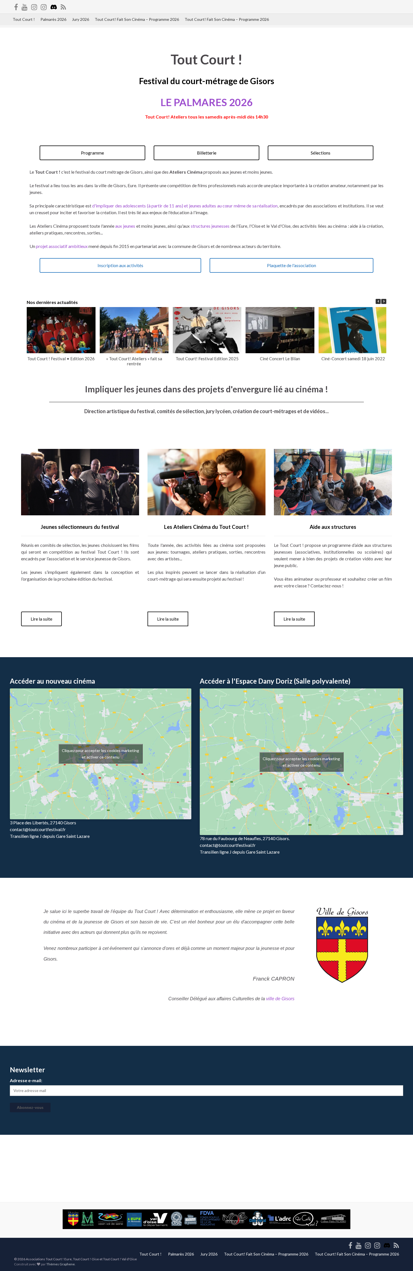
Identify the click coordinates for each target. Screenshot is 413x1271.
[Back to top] (400, 1258)
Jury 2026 (80, 19)
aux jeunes (125, 226)
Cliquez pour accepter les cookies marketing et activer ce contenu (100, 753)
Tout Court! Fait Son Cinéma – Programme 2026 (137, 19)
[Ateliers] (34, 6)
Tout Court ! (24, 19)
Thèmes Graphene (60, 1264)
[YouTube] (25, 6)
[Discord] (53, 6)
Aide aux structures (333, 527)
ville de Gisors (280, 998)
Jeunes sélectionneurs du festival (80, 527)
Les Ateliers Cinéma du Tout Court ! (206, 527)
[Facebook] (16, 6)
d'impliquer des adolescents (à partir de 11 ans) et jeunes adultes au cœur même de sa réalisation (185, 205)
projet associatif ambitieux (62, 246)
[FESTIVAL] (44, 6)
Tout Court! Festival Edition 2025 (207, 358)
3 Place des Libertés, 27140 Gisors (43, 822)
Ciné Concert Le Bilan (280, 358)
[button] (383, 301)
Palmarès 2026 (53, 19)
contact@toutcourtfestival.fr (38, 829)
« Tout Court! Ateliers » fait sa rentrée (134, 361)
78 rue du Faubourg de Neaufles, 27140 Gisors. (245, 838)
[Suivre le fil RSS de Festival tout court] (63, 6)
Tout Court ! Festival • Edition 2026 (61, 358)
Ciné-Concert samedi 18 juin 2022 (353, 358)
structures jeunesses (210, 226)
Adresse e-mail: (26, 1080)
